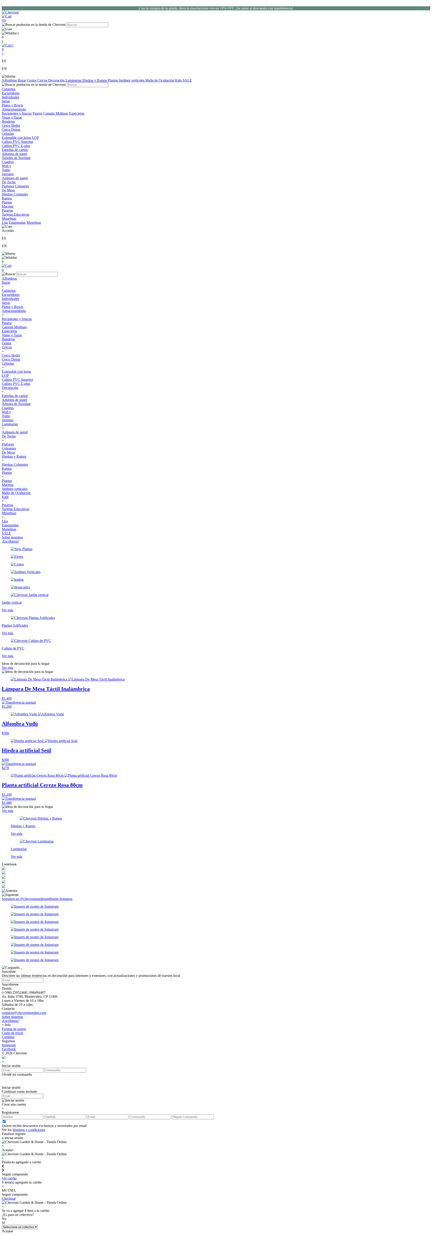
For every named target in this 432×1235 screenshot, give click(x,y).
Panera (37, 113)
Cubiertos (9, 291)
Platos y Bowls (12, 307)
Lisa (5, 222)
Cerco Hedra (11, 355)
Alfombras (10, 80)
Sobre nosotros (12, 537)
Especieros (76, 113)
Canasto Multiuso (55, 113)
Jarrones (8, 420)
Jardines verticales (132, 80)
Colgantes (22, 186)
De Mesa (8, 452)
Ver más (7, 668)
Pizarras (7, 505)
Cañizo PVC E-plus (16, 384)
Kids (179, 80)
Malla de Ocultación (160, 80)
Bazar (22, 80)
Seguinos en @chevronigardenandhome (30, 899)
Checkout (9, 1198)
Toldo (6, 416)
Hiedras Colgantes (15, 464)
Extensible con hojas (16, 138)
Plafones (8, 186)
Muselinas (34, 222)
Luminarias (73, 80)
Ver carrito (9, 1178)
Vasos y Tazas (12, 335)
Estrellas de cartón (15, 396)
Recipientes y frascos (17, 113)
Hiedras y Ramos (95, 80)
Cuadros (8, 408)
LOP (35, 138)
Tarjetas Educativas (15, 509)
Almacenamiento (14, 311)
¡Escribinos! (10, 541)
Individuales (10, 299)
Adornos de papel (14, 400)
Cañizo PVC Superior (17, 379)
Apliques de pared (15, 432)
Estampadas (17, 222)
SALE (187, 80)
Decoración (56, 80)
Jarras (6, 303)
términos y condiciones (29, 1130)
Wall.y (6, 412)
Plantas (113, 80)
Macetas (8, 485)
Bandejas (8, 339)
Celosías (8, 363)
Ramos (7, 468)
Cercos (42, 80)
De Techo (9, 436)
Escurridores (11, 295)
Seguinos (65, 899)
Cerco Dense (11, 359)
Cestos (32, 80)
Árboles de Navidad (16, 404)
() (8, 49)
